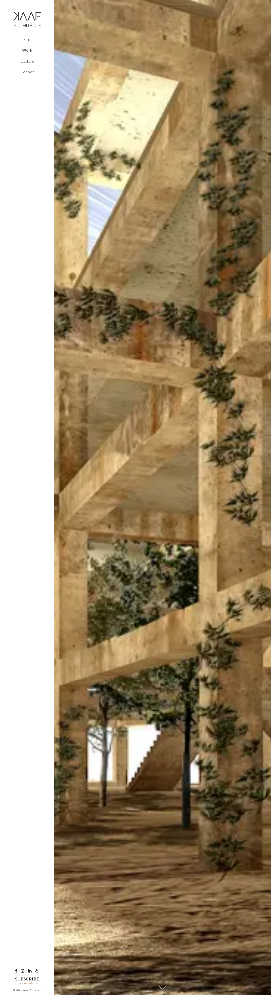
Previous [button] (108, 497)
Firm (27, 39)
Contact (27, 71)
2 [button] (217, 5)
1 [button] (108, 5)
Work (27, 50)
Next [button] (217, 497)
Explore (27, 61)
